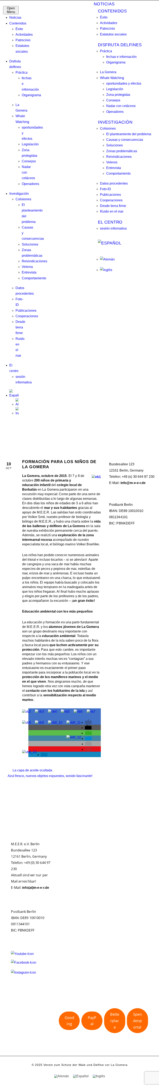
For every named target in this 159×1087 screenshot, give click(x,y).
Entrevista (29, 272)
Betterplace (114, 1020)
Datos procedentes (114, 183)
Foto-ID (105, 189)
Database (117, 595)
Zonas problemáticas (121, 151)
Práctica (22, 72)
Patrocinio (23, 40)
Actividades (24, 34)
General (132, 552)
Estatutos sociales (113, 34)
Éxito (19, 29)
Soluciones (30, 244)
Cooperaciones (27, 316)
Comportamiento (34, 278)
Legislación (30, 144)
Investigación (19, 193)
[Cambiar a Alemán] (17, 402)
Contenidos (17, 23)
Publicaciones (26, 310)
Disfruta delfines (120, 45)
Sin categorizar (121, 560)
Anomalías (67, 949)
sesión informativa (113, 228)
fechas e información (121, 56)
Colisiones (23, 199)
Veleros (27, 267)
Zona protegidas (118, 94)
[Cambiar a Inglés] (17, 411)
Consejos (29, 161)
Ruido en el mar (111, 211)
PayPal (92, 1020)
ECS (131, 595)
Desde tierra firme (20, 327)
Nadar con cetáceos (121, 106)
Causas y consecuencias (124, 139)
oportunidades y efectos (123, 83)
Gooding (69, 1020)
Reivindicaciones (34, 261)
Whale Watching (112, 78)
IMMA (142, 595)
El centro (110, 222)
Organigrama (31, 95)
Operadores (30, 184)
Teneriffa (137, 602)
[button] (88, 722)
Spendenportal (137, 1020)
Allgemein (116, 552)
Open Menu (11, 10)
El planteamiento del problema (128, 134)
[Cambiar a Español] (81, 1076)
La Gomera (108, 72)
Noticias (15, 17)
